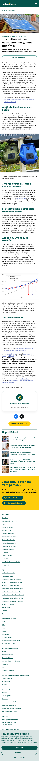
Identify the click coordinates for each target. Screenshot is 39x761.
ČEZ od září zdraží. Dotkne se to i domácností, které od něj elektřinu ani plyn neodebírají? (22, 454)
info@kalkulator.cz (10, 720)
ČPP (3, 667)
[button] (36, 4)
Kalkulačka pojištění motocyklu (12, 589)
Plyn (3, 524)
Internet (4, 611)
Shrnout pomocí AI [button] (18, 57)
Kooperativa (6, 664)
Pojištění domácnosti (9, 543)
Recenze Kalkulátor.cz (9, 711)
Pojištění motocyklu (8, 540)
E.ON (3, 622)
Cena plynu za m (8, 527)
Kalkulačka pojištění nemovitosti (13, 598)
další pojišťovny (8, 670)
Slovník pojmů (6, 696)
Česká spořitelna (7, 678)
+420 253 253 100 (9, 722)
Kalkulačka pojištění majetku (11, 592)
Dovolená (5, 552)
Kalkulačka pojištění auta (10, 585)
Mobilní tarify (6, 607)
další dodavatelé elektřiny (12, 640)
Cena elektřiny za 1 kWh (10, 521)
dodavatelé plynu (9, 644)
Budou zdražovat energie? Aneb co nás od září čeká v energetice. (23, 439)
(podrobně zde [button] (21, 198)
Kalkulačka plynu (8, 576)
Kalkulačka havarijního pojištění (12, 582)
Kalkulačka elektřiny (8, 573)
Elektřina (5, 518)
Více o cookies (32, 742)
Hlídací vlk (5, 565)
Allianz (4, 652)
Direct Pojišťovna (7, 658)
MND (3, 628)
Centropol (5, 634)
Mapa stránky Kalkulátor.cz (11, 702)
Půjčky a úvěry (7, 556)
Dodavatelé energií (9, 618)
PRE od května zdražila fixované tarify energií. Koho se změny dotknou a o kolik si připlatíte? (23, 469)
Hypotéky (5, 559)
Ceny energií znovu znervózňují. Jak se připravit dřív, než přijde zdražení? (22, 446)
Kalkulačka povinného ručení (11, 579)
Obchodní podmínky (9, 705)
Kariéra (4, 692)
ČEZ (3, 625)
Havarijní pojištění (8, 534)
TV (3, 614)
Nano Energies (7, 637)
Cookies (5, 699)
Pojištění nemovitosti (9, 546)
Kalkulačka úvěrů (8, 604)
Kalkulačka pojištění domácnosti (13, 595)
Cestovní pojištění (8, 549)
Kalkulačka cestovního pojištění (12, 601)
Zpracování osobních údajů (11, 708)
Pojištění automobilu (9, 537)
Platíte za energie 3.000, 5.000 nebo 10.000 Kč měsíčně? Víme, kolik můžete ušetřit (22, 462)
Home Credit (6, 681)
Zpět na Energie (9, 10)
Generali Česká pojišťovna (11, 661)
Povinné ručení (7, 530)
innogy (4, 631)
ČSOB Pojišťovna (7, 655)
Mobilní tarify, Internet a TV (11, 562)
